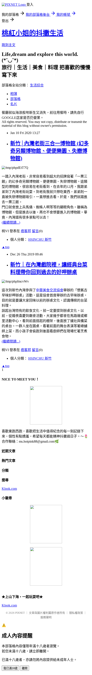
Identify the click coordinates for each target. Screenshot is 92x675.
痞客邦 (26, 231)
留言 (35, 231)
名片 (13, 104)
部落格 (15, 99)
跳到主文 (8, 45)
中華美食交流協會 (49, 290)
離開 (24, 668)
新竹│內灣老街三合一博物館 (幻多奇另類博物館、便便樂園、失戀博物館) (49, 151)
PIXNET (20, 612)
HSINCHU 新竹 (40, 239)
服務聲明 (46, 617)
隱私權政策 (76, 612)
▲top (5, 247)
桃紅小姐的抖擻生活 (32, 33)
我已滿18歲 (10, 668)
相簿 (13, 94)
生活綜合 (37, 85)
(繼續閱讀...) (11, 222)
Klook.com (9, 488)
